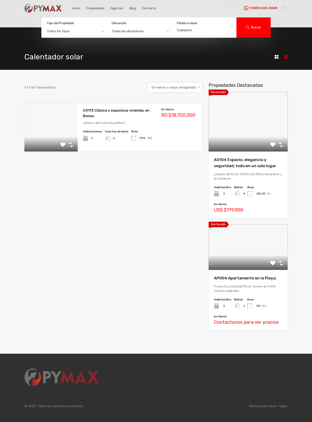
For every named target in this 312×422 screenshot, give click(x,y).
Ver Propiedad (51, 142)
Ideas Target (278, 406)
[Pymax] (43, 11)
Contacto (149, 8)
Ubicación (119, 23)
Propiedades (95, 8)
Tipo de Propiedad (60, 23)
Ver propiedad (248, 140)
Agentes (117, 8)
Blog (132, 8)
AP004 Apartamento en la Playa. (245, 278)
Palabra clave (187, 23)
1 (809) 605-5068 (263, 8)
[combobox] (73, 32)
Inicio (76, 8)
